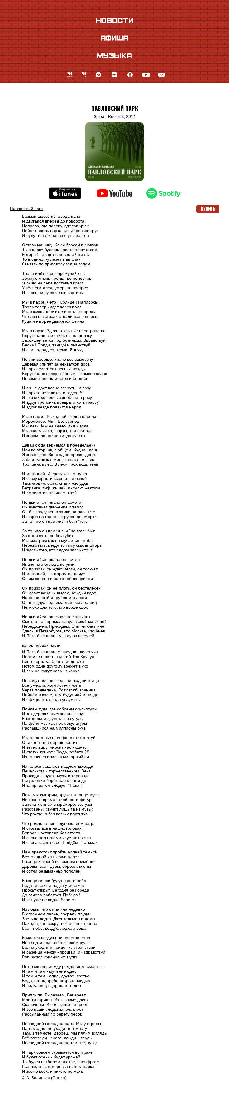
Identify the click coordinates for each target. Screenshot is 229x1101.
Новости (114, 20)
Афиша (114, 38)
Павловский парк (114, 108)
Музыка (114, 55)
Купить (208, 208)
